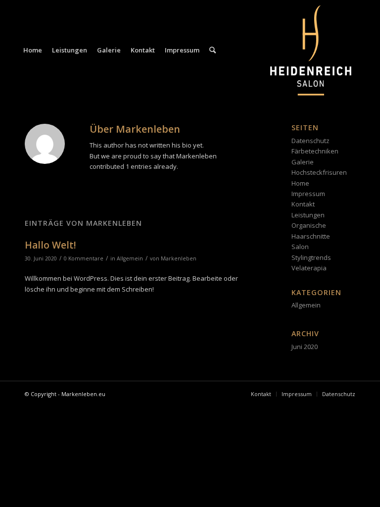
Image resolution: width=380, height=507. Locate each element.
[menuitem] (32, 50)
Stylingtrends (311, 257)
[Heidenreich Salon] (310, 50)
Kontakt (303, 204)
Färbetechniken (314, 151)
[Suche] (212, 50)
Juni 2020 (304, 346)
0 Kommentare (83, 258)
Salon (300, 246)
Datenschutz (310, 140)
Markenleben (178, 258)
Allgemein (130, 258)
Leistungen (308, 214)
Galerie (302, 161)
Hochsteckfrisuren (319, 172)
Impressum (308, 193)
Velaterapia (309, 267)
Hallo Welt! (50, 245)
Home (300, 183)
